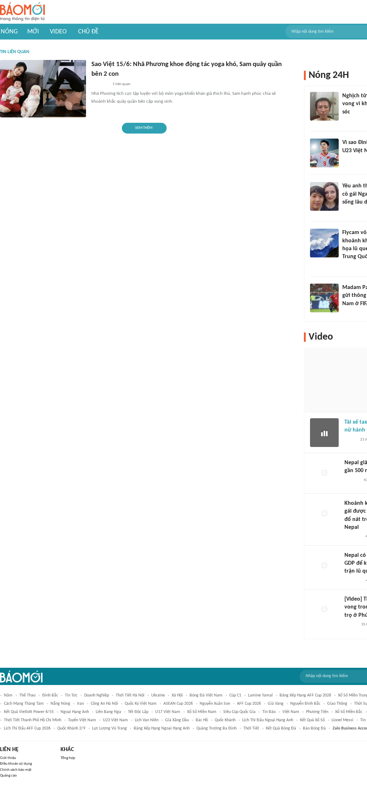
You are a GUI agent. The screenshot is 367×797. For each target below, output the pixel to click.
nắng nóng (60, 704)
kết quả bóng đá (281, 728)
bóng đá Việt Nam (206, 695)
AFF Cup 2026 (249, 704)
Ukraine (158, 695)
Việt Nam (290, 712)
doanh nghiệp (96, 695)
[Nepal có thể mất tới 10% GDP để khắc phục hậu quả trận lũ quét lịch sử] (324, 565)
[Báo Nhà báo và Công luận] (350, 266)
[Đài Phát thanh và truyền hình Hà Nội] (351, 480)
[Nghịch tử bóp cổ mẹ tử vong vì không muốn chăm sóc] (324, 106)
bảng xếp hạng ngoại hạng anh (162, 728)
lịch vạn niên (146, 720)
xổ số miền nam (201, 712)
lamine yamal (260, 695)
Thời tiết (251, 728)
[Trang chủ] (22, 12)
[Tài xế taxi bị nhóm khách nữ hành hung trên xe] (324, 432)
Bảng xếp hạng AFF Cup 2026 (305, 695)
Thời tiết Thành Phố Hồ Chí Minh (32, 720)
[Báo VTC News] (99, 84)
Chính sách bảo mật (16, 770)
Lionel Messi (342, 720)
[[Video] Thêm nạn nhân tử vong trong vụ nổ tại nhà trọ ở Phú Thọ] (324, 609)
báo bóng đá (314, 728)
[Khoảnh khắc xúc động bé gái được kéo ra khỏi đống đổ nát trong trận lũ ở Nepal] (324, 513)
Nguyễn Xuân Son (215, 704)
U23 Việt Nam (115, 720)
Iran (80, 704)
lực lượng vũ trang (109, 728)
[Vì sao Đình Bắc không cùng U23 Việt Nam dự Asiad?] (324, 153)
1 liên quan (121, 84)
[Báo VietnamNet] (348, 160)
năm (8, 695)
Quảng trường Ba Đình (216, 728)
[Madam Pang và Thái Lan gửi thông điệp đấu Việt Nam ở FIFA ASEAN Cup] (324, 298)
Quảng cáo (8, 776)
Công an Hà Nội (104, 704)
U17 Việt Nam (167, 712)
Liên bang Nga (108, 712)
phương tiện (317, 712)
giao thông (337, 704)
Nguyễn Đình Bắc (305, 704)
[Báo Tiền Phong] (349, 121)
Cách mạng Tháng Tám (24, 704)
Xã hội (177, 695)
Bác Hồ (202, 720)
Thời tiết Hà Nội (130, 695)
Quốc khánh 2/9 (71, 728)
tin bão (269, 712)
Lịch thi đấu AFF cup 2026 (27, 728)
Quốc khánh (225, 720)
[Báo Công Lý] (350, 440)
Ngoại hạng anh (75, 712)
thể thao (27, 695)
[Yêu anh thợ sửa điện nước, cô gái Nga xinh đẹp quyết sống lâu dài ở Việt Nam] (324, 196)
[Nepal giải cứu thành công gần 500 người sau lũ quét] (324, 473)
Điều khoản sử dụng (16, 764)
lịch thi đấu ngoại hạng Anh (267, 720)
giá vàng (275, 704)
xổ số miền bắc (348, 712)
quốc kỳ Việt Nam (141, 704)
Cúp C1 (235, 695)
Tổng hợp (68, 758)
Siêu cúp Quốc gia (239, 712)
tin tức (71, 695)
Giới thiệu (8, 758)
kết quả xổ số (312, 720)
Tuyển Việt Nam (82, 720)
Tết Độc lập (138, 712)
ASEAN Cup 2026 (178, 704)
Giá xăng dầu (177, 720)
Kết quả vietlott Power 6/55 (29, 712)
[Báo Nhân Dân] (350, 625)
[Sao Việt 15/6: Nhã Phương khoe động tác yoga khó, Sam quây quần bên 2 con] (43, 88)
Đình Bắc (50, 695)
